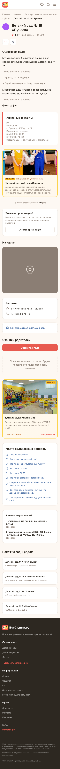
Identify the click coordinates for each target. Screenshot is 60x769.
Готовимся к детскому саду (16, 694)
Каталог (17, 14)
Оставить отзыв (30, 347)
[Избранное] (42, 5)
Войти (5, 725)
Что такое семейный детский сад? (26, 477)
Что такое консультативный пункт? (27, 464)
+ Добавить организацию (15, 663)
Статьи (5, 676)
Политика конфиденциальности (15, 753)
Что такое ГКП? (17, 473)
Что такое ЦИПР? (18, 468)
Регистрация (8, 729)
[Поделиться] (13, 42)
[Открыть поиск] (48, 5)
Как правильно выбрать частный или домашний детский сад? (27, 491)
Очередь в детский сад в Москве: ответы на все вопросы (30, 483)
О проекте (7, 708)
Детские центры (10, 652)
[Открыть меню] (55, 5)
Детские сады (9, 648)
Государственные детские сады (40, 14)
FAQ (4, 685)
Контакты (7, 717)
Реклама (6, 712)
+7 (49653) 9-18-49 (20, 314)
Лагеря (5, 657)
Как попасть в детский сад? (23, 459)
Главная (6, 14)
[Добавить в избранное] (5, 42)
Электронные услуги (12, 690)
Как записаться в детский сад (27, 327)
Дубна (7, 18)
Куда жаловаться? (18, 454)
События (6, 681)
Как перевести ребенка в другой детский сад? (30, 499)
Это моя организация (30, 229)
